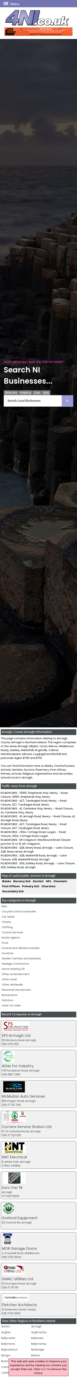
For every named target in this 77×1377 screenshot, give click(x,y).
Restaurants (9, 995)
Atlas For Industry (17, 1066)
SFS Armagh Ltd (16, 1035)
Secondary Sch (13, 891)
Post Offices (11, 886)
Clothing (7, 927)
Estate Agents (11, 937)
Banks (6, 881)
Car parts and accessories (19, 911)
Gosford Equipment (20, 1218)
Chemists (60, 881)
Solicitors (7, 1000)
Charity (6, 922)
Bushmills (7, 1361)
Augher (6, 1332)
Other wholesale (12, 984)
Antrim (5, 1326)
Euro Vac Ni (12, 1187)
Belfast (35, 1355)
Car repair (8, 917)
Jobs (46, 392)
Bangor (5, 1355)
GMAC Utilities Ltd (17, 1279)
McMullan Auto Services (23, 1096)
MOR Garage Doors (19, 1248)
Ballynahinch (9, 1349)
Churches (48, 886)
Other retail (9, 979)
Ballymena (8, 1344)
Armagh (36, 1326)
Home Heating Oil (13, 969)
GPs (48, 881)
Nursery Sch (22, 881)
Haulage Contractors (15, 964)
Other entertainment (16, 974)
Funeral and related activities (21, 948)
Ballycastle (8, 1338)
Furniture (7, 953)
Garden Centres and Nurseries (21, 958)
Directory (11, 392)
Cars (37, 392)
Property (25, 392)
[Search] (67, 401)
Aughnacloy (39, 1332)
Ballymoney (38, 1344)
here (44, 1369)
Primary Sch (30, 886)
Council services (12, 932)
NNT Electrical (14, 1157)
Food (5, 943)
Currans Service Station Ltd (26, 1126)
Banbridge (37, 1349)
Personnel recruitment (16, 990)
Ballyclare (37, 1338)
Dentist (38, 881)
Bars (4, 906)
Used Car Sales (11, 1005)
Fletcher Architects (19, 1304)
